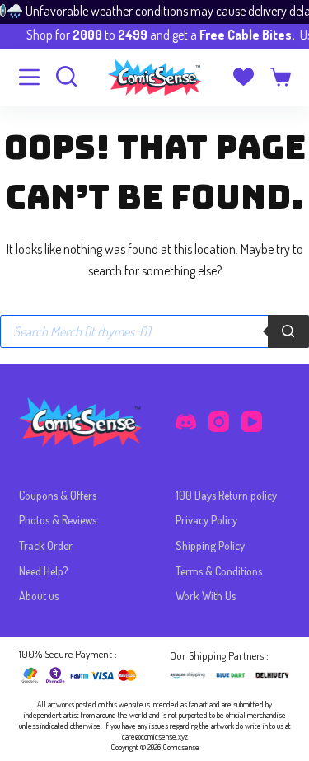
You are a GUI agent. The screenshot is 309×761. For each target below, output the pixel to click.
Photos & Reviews (57, 520)
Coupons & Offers (57, 495)
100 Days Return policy (226, 495)
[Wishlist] (243, 77)
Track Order (46, 545)
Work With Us (206, 596)
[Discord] (186, 421)
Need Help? (43, 571)
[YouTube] (251, 421)
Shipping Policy (210, 545)
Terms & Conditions (219, 571)
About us (39, 596)
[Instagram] (218, 421)
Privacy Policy (206, 520)
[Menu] (29, 77)
